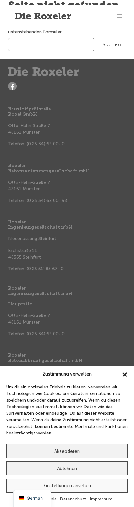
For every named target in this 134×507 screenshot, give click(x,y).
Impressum (101, 499)
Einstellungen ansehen (67, 486)
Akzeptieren (67, 451)
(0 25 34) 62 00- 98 (47, 200)
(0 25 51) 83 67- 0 (45, 268)
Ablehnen (67, 468)
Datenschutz (73, 499)
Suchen (112, 44)
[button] (125, 374)
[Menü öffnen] (119, 16)
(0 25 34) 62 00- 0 (46, 143)
